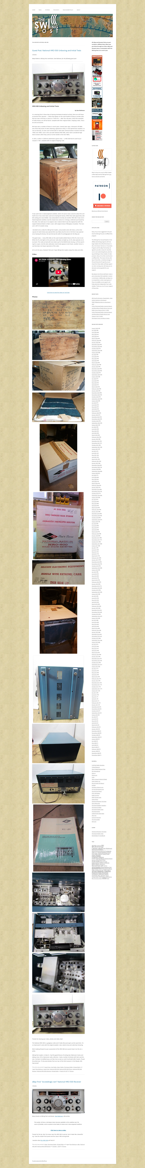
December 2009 (96, 731)
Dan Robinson (39, 1069)
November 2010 (96, 709)
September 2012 (96, 664)
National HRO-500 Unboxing (44, 1071)
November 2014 (96, 612)
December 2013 (96, 634)
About (78, 10)
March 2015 (95, 604)
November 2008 (96, 755)
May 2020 (94, 479)
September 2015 (96, 592)
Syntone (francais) (96, 817)
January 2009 (95, 751)
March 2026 (95, 338)
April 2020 (94, 481)
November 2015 (96, 588)
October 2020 (95, 469)
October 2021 (95, 445)
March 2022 (95, 435)
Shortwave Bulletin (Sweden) (99, 805)
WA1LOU (94, 821)
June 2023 (94, 405)
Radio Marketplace (68, 10)
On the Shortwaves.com (98, 789)
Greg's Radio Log (96, 781)
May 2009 (94, 743)
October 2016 (95, 566)
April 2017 (94, 554)
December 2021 (96, 441)
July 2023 (94, 403)
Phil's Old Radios (96, 793)
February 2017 (95, 558)
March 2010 (95, 725)
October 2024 (95, 372)
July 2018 (94, 523)
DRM (93, 853)
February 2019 (95, 509)
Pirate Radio (96, 861)
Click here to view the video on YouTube (58, 292)
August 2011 (95, 690)
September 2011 (96, 688)
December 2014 (96, 610)
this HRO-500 (44, 1140)
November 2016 (96, 564)
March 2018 (95, 531)
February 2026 (95, 340)
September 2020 (96, 471)
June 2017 (94, 550)
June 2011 (94, 695)
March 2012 (95, 676)
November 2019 (96, 491)
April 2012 (94, 674)
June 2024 (94, 380)
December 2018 (96, 513)
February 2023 (95, 413)
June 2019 (94, 501)
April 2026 (94, 336)
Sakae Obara (95, 799)
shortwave (96, 867)
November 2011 (96, 684)
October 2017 (95, 542)
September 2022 (96, 423)
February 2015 (95, 606)
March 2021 (95, 459)
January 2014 (95, 632)
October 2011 (95, 686)
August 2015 (95, 594)
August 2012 (95, 666)
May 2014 (94, 624)
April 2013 (94, 650)
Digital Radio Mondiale (97, 851)
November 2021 (96, 443)
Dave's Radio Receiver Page (98, 769)
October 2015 (95, 590)
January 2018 (95, 535)
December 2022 (96, 417)
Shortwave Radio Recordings (100, 872)
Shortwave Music (107, 869)
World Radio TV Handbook (98, 835)
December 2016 (96, 562)
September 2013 (96, 640)
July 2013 (94, 644)
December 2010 (96, 707)
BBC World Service (97, 847)
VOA (100, 877)
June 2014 (94, 622)
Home (33, 10)
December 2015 (96, 586)
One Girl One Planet (97, 791)
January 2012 (95, 680)
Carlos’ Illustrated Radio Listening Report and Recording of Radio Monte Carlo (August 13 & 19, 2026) (102, 314)
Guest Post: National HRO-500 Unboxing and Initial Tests (56, 50)
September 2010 (96, 713)
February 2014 (95, 630)
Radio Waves (95, 864)
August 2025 (95, 352)
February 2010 (95, 727)
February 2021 (95, 461)
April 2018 (94, 529)
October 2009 (95, 735)
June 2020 (94, 477)
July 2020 (94, 475)
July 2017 (94, 548)
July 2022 (94, 427)
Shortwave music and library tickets (101, 318)
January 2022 (95, 439)
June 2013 (94, 646)
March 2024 (95, 387)
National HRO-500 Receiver (44, 1146)
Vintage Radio (76, 1067)
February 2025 (95, 364)
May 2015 (94, 600)
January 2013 (95, 656)
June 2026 (94, 332)
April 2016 (94, 578)
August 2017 (95, 546)
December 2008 (96, 753)
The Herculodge (96, 819)
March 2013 (95, 652)
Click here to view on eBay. (58, 1130)
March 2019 (95, 507)
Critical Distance (96, 767)
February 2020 (95, 485)
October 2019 (95, 493)
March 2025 (95, 362)
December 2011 (96, 682)
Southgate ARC (96, 875)
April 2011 (94, 699)
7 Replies (34, 1086)
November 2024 (96, 370)
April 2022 (94, 433)
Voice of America (107, 877)
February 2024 (95, 389)
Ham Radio (54, 1067)
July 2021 (94, 451)
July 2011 (94, 693)
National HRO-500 (54, 1069)
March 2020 (95, 483)
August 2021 (95, 449)
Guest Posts (48, 1067)
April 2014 (94, 626)
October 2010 (95, 711)
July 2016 (94, 572)
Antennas (99, 845)
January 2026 (95, 342)
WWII (108, 878)
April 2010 (94, 723)
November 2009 (96, 733)
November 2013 (96, 636)
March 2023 (95, 411)
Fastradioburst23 (104, 853)
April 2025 (94, 360)
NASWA (94, 785)
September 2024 (96, 374)
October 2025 (95, 348)
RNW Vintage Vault (96, 797)
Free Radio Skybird (97, 854)
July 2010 (94, 717)
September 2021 (96, 447)
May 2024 (94, 382)
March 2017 (95, 556)
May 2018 (94, 527)
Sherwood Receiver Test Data (99, 801)
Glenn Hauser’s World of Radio (99, 779)
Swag (40, 10)
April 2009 (94, 745)
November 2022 (96, 419)
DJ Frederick (107, 851)
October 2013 (95, 638)
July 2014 (94, 620)
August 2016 (95, 570)
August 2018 (95, 521)
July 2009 (94, 741)
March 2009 (95, 747)
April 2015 (94, 602)
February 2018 (95, 533)
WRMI (104, 878)
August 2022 (95, 425)
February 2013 (95, 654)
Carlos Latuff (97, 848)
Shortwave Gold (97, 869)
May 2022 (94, 431)
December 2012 (96, 658)
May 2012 (94, 672)
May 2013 (94, 648)
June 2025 (94, 356)
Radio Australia (103, 861)
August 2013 (95, 642)
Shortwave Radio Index (97, 809)
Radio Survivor (95, 795)
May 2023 (94, 407)
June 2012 (94, 670)
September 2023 (96, 399)
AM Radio (94, 845)
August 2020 (95, 473)
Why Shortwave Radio (97, 878)
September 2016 (96, 568)
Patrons (47, 10)
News (58, 1067)
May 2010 (94, 721)
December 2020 (96, 465)
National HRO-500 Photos (65, 1069)
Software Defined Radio (100, 874)
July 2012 (94, 668)
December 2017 (96, 537)
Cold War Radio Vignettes (98, 765)
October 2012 (95, 662)
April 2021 (94, 457)
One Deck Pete (100, 860)
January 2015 (95, 608)
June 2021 (94, 453)
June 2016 (94, 574)
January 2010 (95, 729)
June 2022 (94, 429)
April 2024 (94, 385)
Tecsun (102, 875)
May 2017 (94, 552)
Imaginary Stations (98, 857)
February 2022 (95, 437)
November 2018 (96, 515)
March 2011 (95, 701)
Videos (107, 875)
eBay (78, 1144)
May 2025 (94, 358)
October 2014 (95, 614)
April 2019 (94, 505)
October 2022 (95, 421)
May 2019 (94, 503)
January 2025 (95, 366)
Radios (62, 1067)
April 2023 (94, 409)
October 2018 (95, 517)
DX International (96, 771)
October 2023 (95, 397)
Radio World (102, 864)
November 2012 (96, 660)
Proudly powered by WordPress (39, 1161)
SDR (101, 866)
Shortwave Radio (68, 1067)
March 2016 (95, 580)
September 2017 (96, 544)
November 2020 (96, 467)
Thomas (71, 1071)
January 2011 (95, 705)
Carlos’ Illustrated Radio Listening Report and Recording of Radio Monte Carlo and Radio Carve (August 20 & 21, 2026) (102, 308)
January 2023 (95, 415)
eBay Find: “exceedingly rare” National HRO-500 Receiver (56, 1081)
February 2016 (95, 582)
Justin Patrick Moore (98, 858)
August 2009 (95, 739)
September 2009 (96, 737)
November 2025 (96, 346)
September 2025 (96, 350)
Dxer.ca (93, 773)
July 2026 (94, 330)
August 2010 (95, 715)
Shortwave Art (106, 867)
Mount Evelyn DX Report (98, 783)
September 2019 (96, 495)
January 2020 (95, 487)
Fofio (93, 777)
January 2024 (95, 391)
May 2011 (94, 697)
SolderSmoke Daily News (98, 813)
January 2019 (95, 511)
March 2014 (95, 628)
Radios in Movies (104, 863)
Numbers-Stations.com (97, 787)
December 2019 (96, 489)
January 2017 (95, 560)
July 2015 (94, 596)
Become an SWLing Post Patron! (100, 211)
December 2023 (96, 393)
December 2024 (96, 368)
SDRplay (105, 865)
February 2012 (95, 678)
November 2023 (96, 395)
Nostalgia (94, 860)
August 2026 (95, 328)
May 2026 (94, 334)
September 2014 (96, 616)
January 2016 (95, 584)
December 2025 (96, 344)
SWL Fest (94, 815)
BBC (102, 845)
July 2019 (94, 499)
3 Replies (34, 54)
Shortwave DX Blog (96, 807)
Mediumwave (108, 858)
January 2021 (95, 463)
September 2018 (96, 519)
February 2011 (95, 703)
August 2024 (95, 376)
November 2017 (96, 540)
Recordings (96, 865)
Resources (56, 10)
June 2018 (94, 525)
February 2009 (95, 749)
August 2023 (95, 401)
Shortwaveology (96, 811)
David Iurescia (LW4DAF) (97, 850)
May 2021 (94, 455)
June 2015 (94, 598)
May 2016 (94, 576)
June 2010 (94, 719)
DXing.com (94, 775)
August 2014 (95, 618)
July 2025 (94, 354)
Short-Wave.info (96, 803)
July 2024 (94, 378)
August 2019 (95, 497)
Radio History (95, 863)
